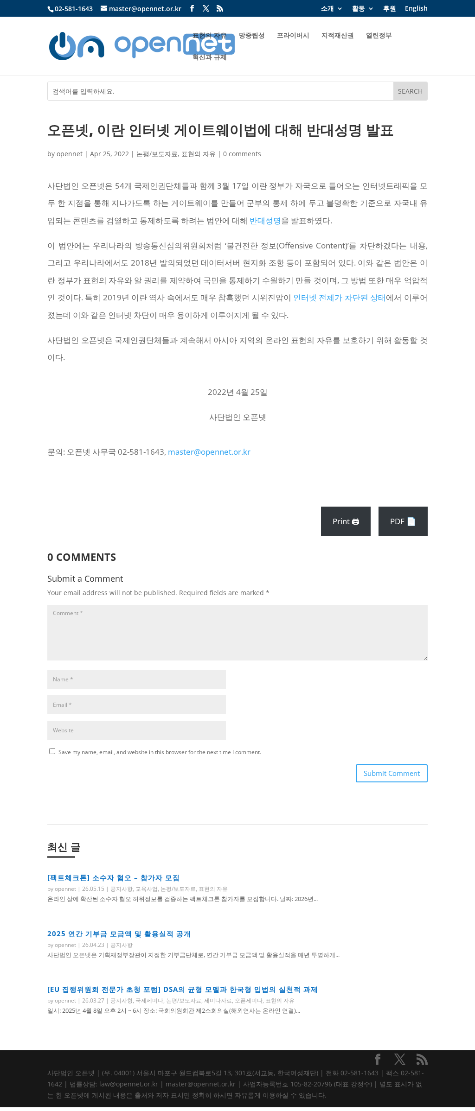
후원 (389, 9)
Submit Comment (392, 773)
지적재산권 (337, 35)
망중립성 (252, 35)
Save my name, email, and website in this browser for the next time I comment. (159, 752)
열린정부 (379, 35)
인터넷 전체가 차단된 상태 (339, 297)
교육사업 (146, 889)
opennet (70, 153)
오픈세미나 (249, 1000)
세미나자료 (218, 1000)
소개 (327, 9)
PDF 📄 (403, 521)
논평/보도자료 (157, 153)
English (416, 9)
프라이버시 (293, 35)
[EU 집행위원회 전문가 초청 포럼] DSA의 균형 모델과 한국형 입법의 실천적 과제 (182, 989)
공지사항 (121, 889)
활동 (358, 9)
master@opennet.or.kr (209, 451)
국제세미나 (149, 1000)
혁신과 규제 (210, 57)
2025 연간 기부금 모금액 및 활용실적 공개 (119, 933)
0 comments (242, 153)
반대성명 (265, 220)
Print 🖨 (346, 521)
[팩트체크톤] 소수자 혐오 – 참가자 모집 (113, 877)
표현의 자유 (210, 35)
